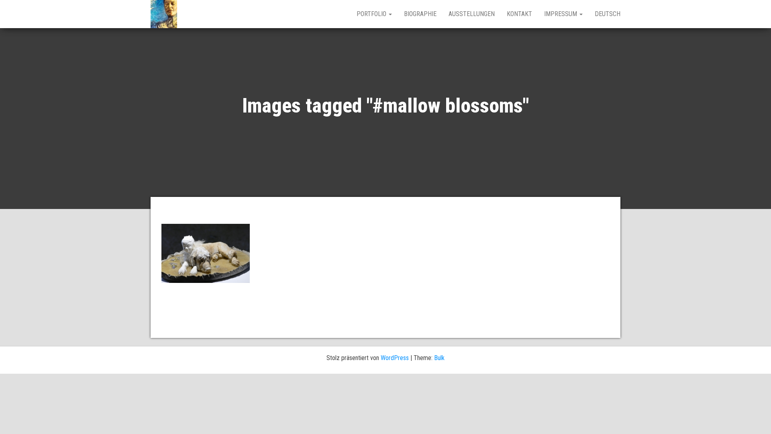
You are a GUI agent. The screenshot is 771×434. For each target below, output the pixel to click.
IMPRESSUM (561, 14)
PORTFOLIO (372, 14)
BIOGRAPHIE (420, 14)
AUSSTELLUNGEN (472, 14)
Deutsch (607, 14)
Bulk (439, 358)
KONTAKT (519, 14)
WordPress (395, 358)
